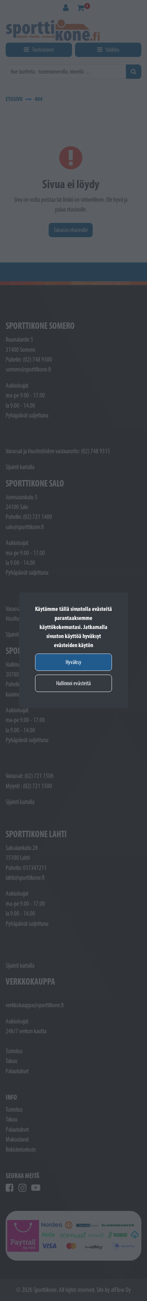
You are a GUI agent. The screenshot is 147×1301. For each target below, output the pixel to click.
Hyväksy (73, 662)
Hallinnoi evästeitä (73, 683)
